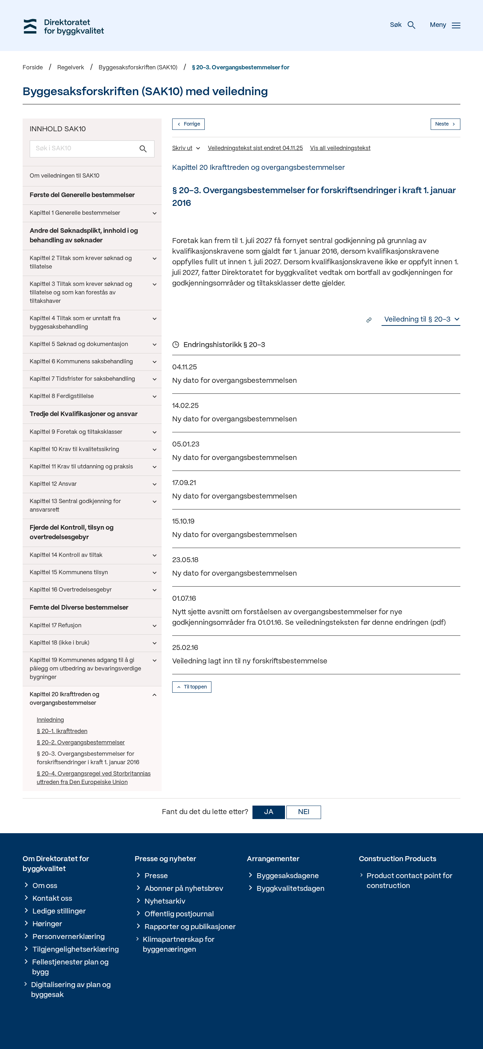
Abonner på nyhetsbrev (184, 889)
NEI (303, 812)
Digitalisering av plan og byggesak (71, 990)
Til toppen (195, 687)
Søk (396, 25)
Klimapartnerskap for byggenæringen (179, 944)
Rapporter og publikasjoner (190, 927)
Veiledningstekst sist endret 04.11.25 (255, 148)
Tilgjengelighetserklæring (76, 949)
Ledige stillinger (59, 911)
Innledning (50, 720)
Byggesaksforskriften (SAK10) (138, 67)
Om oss (45, 886)
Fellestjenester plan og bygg (70, 967)
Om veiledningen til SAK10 (64, 176)
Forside (33, 67)
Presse (156, 876)
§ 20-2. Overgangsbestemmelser (81, 742)
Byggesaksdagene (288, 876)
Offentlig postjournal (179, 914)
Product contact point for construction (410, 881)
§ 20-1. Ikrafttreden (62, 731)
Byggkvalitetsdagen (291, 889)
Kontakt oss (52, 898)
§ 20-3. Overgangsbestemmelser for (240, 67)
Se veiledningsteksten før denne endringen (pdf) (365, 622)
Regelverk (70, 67)
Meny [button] (438, 25)
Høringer (47, 924)
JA (268, 812)
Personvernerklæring (69, 937)
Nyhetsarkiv (165, 901)
